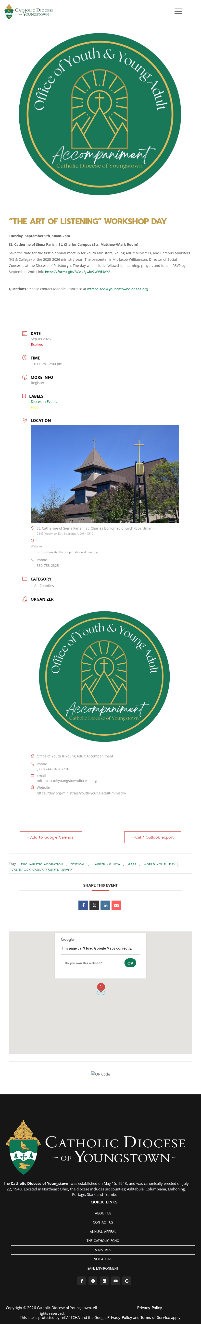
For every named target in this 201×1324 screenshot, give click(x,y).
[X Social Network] (94, 905)
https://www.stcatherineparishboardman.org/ (67, 552)
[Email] (116, 905)
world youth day (160, 864)
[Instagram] (92, 1280)
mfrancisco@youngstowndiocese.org (117, 289)
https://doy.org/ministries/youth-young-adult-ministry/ (81, 793)
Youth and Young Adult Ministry (42, 870)
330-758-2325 (48, 565)
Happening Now (107, 864)
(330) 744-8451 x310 (53, 769)
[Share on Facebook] (83, 905)
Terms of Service (155, 1317)
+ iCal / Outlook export (152, 837)
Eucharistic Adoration (42, 864)
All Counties (44, 585)
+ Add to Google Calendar (51, 837)
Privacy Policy (149, 1308)
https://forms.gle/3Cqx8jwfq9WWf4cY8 (77, 271)
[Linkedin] (105, 905)
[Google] (126, 1280)
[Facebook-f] (81, 1280)
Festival (78, 864)
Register (37, 382)
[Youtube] (115, 1280)
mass (132, 864)
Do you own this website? (83, 963)
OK (130, 963)
